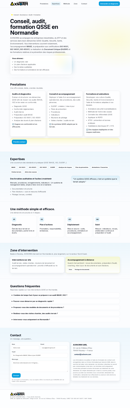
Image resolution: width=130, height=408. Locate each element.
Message (15, 359)
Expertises (56, 4)
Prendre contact (19, 142)
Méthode (66, 4)
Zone (75, 4)
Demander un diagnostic (109, 4)
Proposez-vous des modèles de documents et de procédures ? (38, 307)
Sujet (13, 352)
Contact (84, 4)
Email (42, 344)
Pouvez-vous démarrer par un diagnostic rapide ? (33, 301)
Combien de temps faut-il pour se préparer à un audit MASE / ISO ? (40, 295)
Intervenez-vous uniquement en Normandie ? (31, 320)
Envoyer (16, 375)
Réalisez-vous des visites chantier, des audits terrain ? (35, 313)
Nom (13, 344)
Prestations (44, 4)
